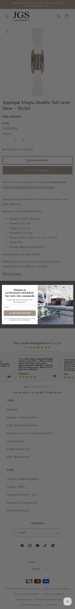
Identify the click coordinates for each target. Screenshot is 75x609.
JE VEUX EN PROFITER (19, 313)
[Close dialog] (71, 287)
